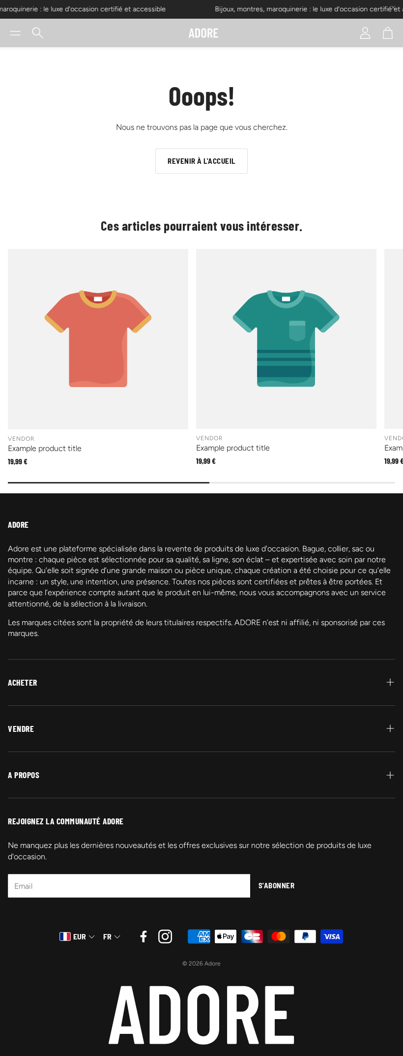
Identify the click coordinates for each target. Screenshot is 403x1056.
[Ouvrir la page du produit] (98, 339)
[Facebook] (143, 936)
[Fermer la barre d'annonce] (393, 7)
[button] (15, 33)
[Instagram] (165, 936)
